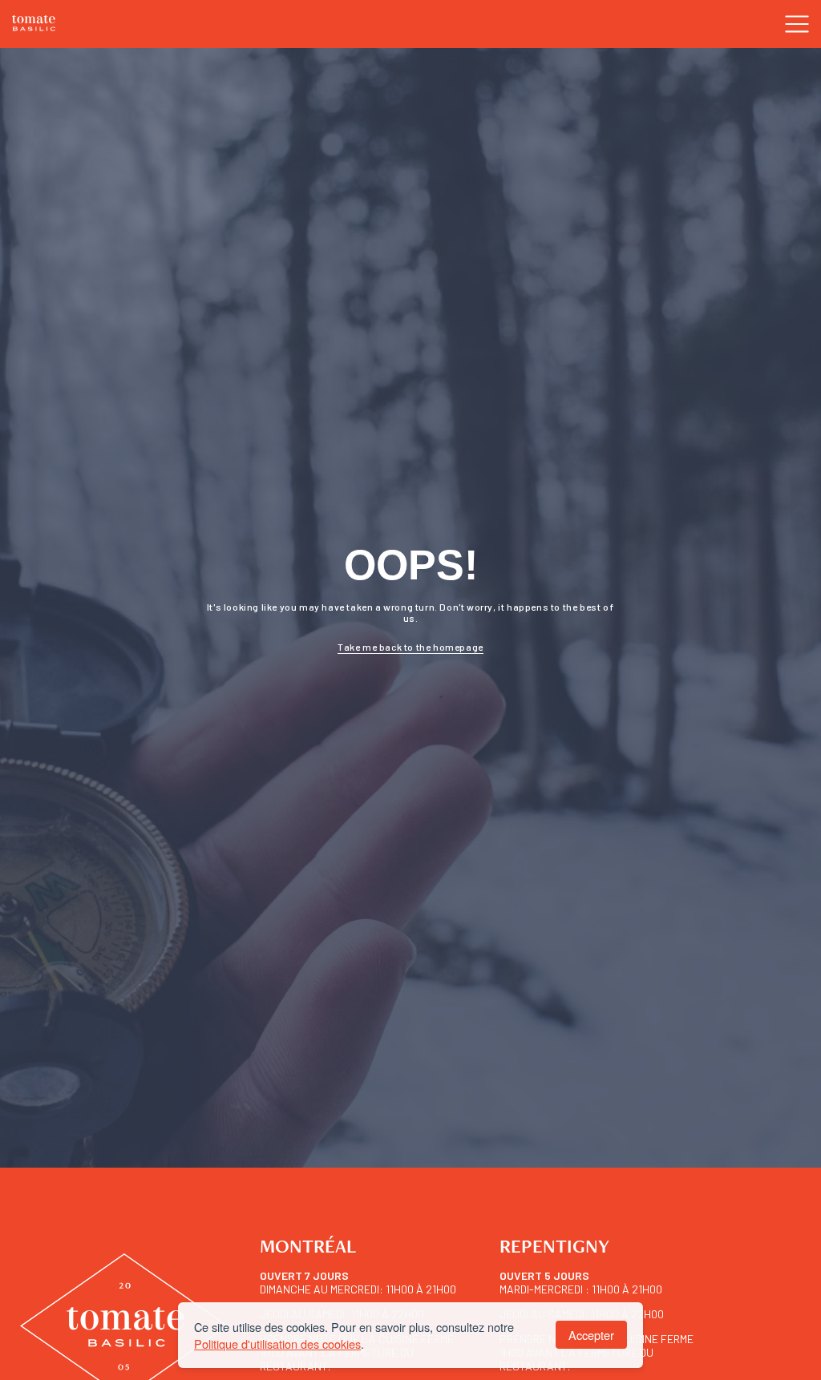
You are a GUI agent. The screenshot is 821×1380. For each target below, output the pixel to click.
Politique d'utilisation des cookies (277, 1343)
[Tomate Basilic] (33, 24)
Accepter (591, 1334)
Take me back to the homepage (410, 647)
